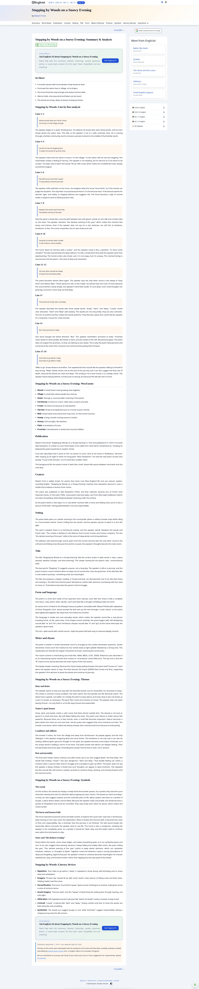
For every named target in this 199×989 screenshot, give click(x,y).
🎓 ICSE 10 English (139, 112)
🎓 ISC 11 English (138, 117)
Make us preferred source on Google (149, 30)
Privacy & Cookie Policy (105, 981)
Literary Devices (129, 23)
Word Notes (46, 23)
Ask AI (81, 3)
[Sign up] (162, 2)
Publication (57, 23)
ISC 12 (72, 2)
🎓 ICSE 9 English (138, 107)
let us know (41, 958)
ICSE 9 (51, 2)
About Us (83, 981)
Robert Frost (40, 15)
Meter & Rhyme (97, 23)
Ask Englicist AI (110, 61)
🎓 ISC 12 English (138, 121)
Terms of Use (92, 981)
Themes (109, 23)
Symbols (117, 23)
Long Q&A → (119, 30)
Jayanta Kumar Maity (55, 951)
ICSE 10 (58, 2)
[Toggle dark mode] (111, 983)
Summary (36, 23)
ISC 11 (66, 2)
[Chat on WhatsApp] (195, 984)
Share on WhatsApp (47, 45)
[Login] (166, 2)
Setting (75, 23)
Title (81, 23)
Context (67, 23)
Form (87, 23)
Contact (116, 981)
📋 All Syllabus (137, 126)
